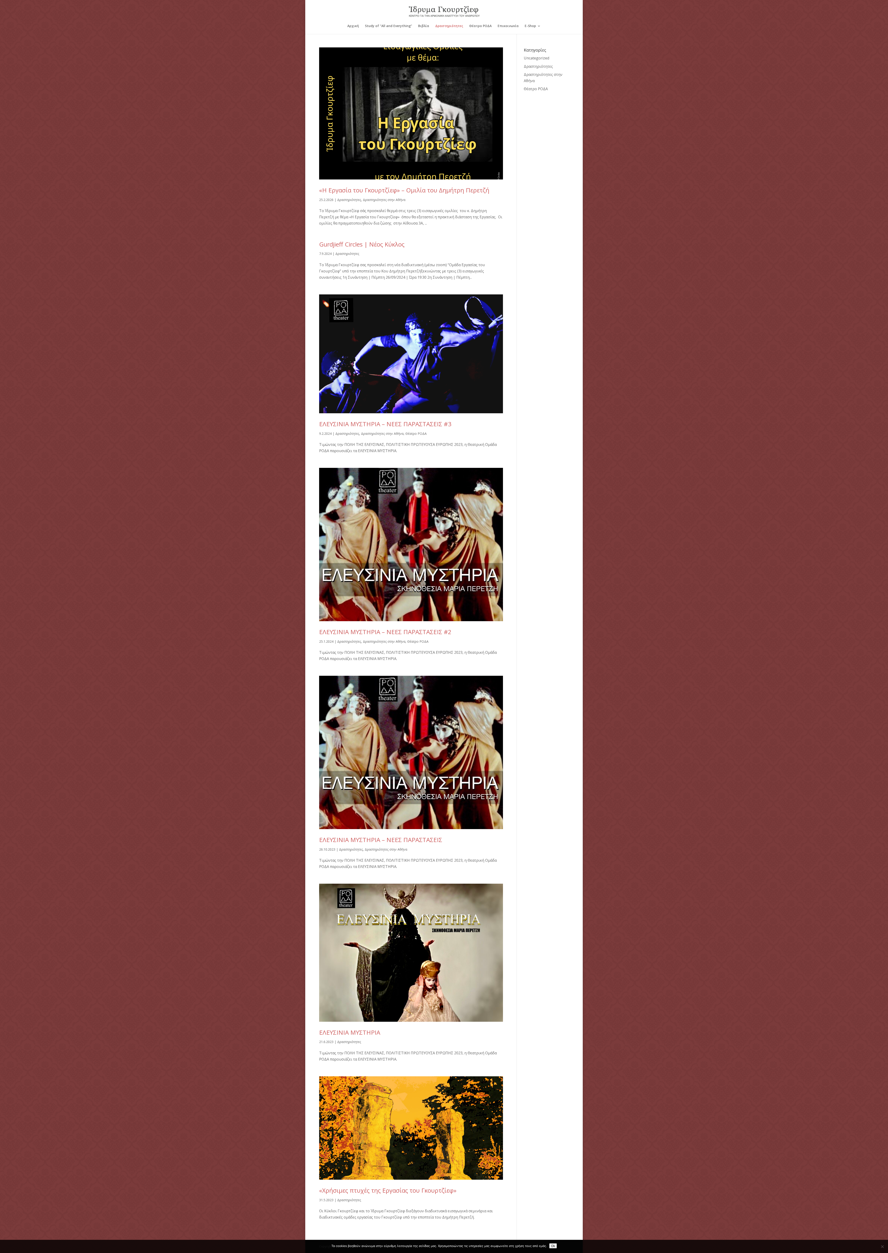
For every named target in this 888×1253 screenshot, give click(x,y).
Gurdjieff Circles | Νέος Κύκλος (361, 244)
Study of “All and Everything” (388, 26)
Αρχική (353, 26)
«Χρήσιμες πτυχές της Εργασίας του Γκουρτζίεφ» (387, 1190)
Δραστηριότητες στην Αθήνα (384, 200)
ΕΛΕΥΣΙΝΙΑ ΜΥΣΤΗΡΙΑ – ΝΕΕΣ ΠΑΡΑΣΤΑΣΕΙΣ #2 (385, 632)
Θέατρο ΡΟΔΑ (480, 26)
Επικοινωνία (508, 26)
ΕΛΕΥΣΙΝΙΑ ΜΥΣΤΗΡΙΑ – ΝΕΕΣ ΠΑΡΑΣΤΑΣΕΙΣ (380, 840)
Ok (553, 1246)
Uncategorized (536, 58)
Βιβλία (423, 26)
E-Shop (530, 26)
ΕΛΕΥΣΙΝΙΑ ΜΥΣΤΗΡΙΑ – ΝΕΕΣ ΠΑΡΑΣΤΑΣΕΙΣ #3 (385, 424)
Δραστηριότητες (449, 26)
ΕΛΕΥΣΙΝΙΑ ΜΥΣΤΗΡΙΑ (349, 1032)
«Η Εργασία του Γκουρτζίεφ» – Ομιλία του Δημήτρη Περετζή (404, 190)
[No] (882, 1246)
